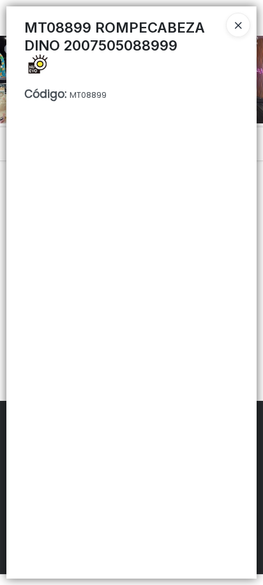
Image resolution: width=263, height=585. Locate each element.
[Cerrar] (238, 25)
